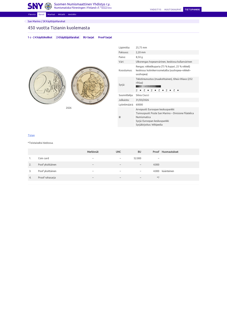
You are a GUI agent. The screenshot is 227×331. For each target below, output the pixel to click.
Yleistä (32, 14)
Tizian (31, 135)
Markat (51, 14)
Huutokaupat (173, 9)
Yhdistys (155, 9)
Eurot (41, 14)
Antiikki (72, 14)
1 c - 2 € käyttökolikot (40, 37)
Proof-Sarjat (105, 37)
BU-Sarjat (88, 37)
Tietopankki (192, 9)
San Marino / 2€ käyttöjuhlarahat (46, 21)
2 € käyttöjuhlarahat (67, 37)
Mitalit (61, 14)
